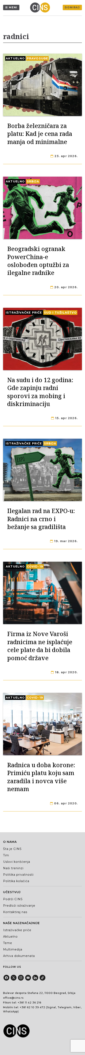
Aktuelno (15, 58)
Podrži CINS (13, 899)
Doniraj (72, 7)
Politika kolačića (16, 881)
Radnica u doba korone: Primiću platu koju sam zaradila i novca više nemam (41, 777)
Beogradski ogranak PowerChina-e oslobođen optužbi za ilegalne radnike (38, 261)
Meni (13, 7)
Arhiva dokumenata (19, 956)
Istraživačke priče (24, 312)
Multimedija (12, 949)
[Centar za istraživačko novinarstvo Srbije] (41, 7)
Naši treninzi (13, 868)
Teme (7, 943)
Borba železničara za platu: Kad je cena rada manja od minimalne (39, 134)
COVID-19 (35, 566)
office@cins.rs (13, 997)
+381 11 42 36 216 (29, 1002)
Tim (6, 855)
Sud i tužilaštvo (60, 312)
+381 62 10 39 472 (32, 1007)
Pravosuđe (37, 58)
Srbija (33, 181)
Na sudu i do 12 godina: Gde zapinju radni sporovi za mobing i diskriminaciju (40, 392)
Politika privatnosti (18, 874)
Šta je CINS (12, 849)
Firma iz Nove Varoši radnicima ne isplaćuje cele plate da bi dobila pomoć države (39, 646)
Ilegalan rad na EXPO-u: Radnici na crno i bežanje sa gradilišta (41, 519)
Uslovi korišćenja (16, 862)
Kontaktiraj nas (15, 912)
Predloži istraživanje (19, 905)
